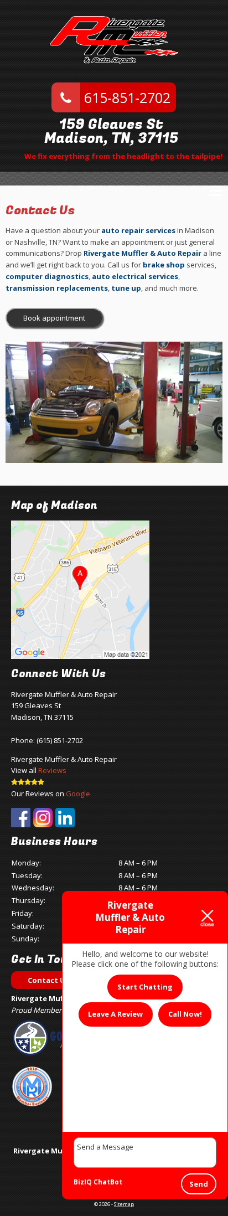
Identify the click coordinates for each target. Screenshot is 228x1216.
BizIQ (83, 1182)
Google (78, 793)
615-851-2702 (125, 97)
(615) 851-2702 (60, 740)
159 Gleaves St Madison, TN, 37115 (111, 132)
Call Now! (185, 1014)
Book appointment (54, 318)
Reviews (52, 770)
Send (198, 1184)
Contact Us (48, 980)
